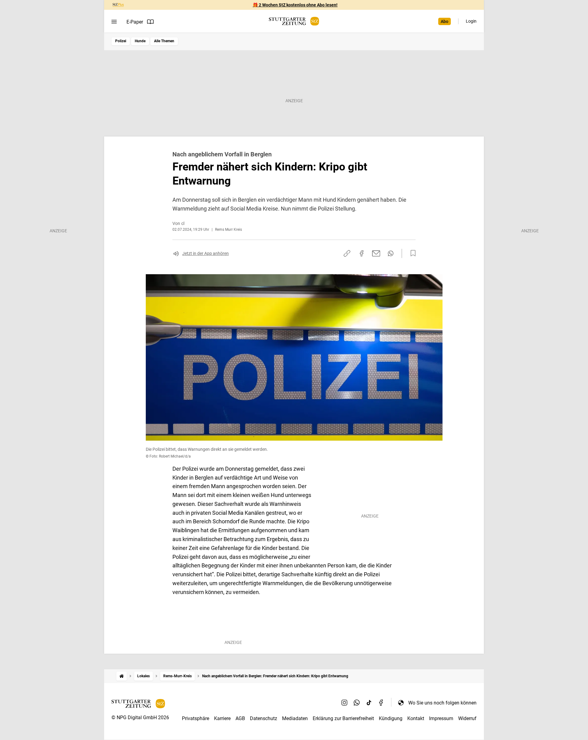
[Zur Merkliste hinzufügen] (411, 253)
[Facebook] (381, 703)
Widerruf (467, 718)
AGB (240, 718)
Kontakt (415, 718)
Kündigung (390, 718)
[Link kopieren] (347, 253)
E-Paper (134, 22)
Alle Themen (164, 41)
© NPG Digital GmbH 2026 (140, 717)
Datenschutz (263, 718)
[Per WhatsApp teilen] (391, 253)
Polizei (120, 41)
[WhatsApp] (357, 703)
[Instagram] (344, 703)
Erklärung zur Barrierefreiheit (343, 718)
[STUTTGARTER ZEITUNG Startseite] (294, 21)
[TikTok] (369, 703)
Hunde (140, 41)
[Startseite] (121, 676)
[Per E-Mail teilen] (376, 253)
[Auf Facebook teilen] (362, 253)
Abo (444, 21)
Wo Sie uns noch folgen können (442, 703)
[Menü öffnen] (114, 22)
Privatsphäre (195, 718)
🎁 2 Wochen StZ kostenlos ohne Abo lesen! (295, 4)
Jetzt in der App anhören (205, 253)
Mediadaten (295, 718)
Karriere (222, 718)
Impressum (441, 718)
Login (471, 21)
